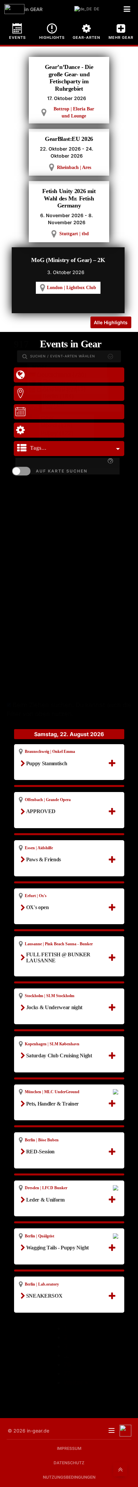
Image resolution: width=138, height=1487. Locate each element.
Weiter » (76, 1382)
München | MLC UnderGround (52, 1091)
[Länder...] (67, 367)
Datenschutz (69, 1462)
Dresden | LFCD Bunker (46, 1188)
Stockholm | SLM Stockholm (49, 995)
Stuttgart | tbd (74, 233)
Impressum (69, 1448)
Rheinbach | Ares (74, 167)
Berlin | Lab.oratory (42, 1284)
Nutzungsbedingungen (69, 1477)
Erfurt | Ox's (36, 895)
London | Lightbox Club (71, 287)
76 (67, 1364)
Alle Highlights (111, 322)
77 (67, 1373)
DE (95, 8)
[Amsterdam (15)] (75, 389)
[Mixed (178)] (67, 426)
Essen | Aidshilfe (39, 848)
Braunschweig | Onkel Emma (50, 751)
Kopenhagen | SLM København (52, 1044)
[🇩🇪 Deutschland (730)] (67, 375)
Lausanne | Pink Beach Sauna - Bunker (59, 944)
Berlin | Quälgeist (39, 1236)
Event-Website (46, 1120)
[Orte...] (75, 381)
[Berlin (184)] (75, 397)
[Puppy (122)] (67, 433)
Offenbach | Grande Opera (48, 799)
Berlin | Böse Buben (42, 1140)
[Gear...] (67, 418)
